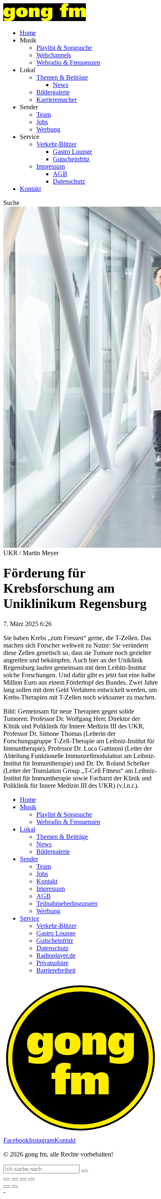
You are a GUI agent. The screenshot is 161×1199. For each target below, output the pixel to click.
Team (43, 114)
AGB (60, 173)
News (60, 84)
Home (28, 32)
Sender (29, 858)
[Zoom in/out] (31, 1179)
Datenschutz (69, 181)
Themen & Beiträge (62, 77)
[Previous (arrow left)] (6, 1186)
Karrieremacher (56, 99)
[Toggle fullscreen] (23, 1179)
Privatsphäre (52, 962)
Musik (28, 806)
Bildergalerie (53, 92)
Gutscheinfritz (71, 159)
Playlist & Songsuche (64, 47)
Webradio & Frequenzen (68, 62)
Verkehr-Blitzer (56, 144)
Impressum (50, 166)
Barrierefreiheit (56, 970)
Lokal (27, 829)
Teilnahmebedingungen (66, 903)
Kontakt (30, 188)
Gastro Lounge (72, 151)
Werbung (48, 129)
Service (29, 918)
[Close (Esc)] (6, 1179)
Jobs (42, 121)
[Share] (15, 1179)
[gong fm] (44, 18)
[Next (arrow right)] (15, 1186)
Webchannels (53, 55)
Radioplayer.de (56, 955)
